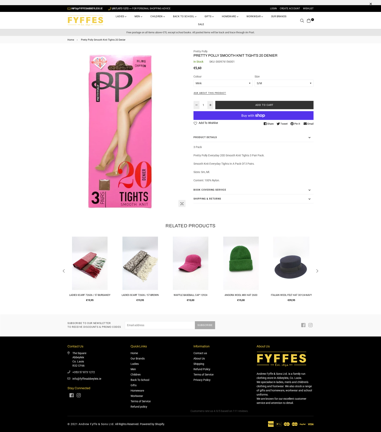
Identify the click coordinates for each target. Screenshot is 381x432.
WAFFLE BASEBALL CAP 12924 (140, 295)
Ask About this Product (210, 93)
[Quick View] (107, 246)
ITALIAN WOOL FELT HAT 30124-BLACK (291, 295)
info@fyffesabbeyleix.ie (86, 378)
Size (257, 76)
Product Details (205, 137)
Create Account (290, 8)
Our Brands (279, 16)
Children (156, 16)
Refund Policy (201, 369)
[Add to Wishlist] (107, 253)
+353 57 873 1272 (83, 372)
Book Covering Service (209, 189)
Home (70, 39)
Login (273, 8)
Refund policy (139, 406)
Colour (197, 76)
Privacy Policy (202, 379)
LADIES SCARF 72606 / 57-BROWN (89, 295)
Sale (201, 24)
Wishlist (308, 8)
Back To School (184, 16)
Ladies (120, 16)
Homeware (229, 16)
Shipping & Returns (207, 198)
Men (138, 16)
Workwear (253, 16)
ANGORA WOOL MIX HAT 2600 (190, 295)
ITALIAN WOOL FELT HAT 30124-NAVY (240, 295)
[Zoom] (182, 203)
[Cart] (309, 20)
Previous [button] (64, 271)
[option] (127, 129)
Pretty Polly (200, 51)
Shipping (198, 363)
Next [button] (317, 271)
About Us (199, 358)
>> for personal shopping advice (141, 8)
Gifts (208, 16)
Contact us (200, 353)
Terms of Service (141, 401)
